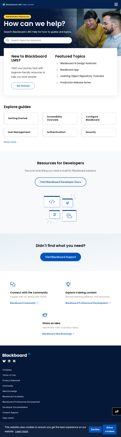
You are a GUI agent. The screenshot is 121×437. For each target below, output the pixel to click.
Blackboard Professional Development (87, 303)
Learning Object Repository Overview (82, 76)
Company (7, 370)
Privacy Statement (11, 380)
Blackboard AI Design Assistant (78, 63)
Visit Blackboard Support (60, 257)
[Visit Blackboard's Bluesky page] (4, 361)
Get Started (23, 85)
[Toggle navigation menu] (116, 4)
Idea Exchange (10, 391)
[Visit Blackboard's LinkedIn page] (9, 361)
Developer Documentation (15, 407)
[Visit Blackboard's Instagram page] (14, 361)
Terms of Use (9, 375)
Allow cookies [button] (109, 429)
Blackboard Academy (13, 396)
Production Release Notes (75, 82)
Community (8, 386)
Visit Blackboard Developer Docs (60, 182)
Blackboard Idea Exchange (57, 334)
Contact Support (10, 412)
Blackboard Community (23, 303)
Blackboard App (69, 69)
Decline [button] (95, 429)
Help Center (8, 418)
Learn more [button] (21, 431)
